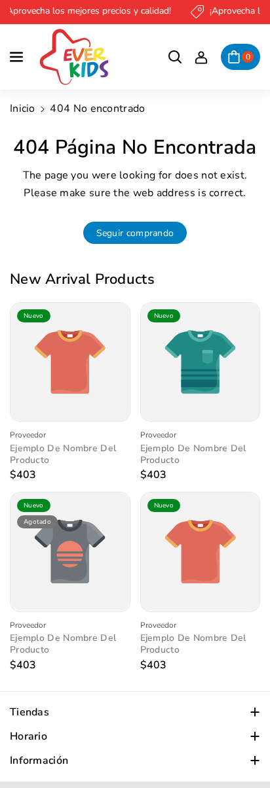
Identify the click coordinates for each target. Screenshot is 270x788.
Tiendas (29, 712)
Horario (28, 736)
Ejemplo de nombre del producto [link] (63, 454)
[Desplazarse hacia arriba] (242, 747)
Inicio (22, 108)
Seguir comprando (135, 233)
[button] (18, 57)
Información (39, 760)
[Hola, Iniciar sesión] (201, 57)
